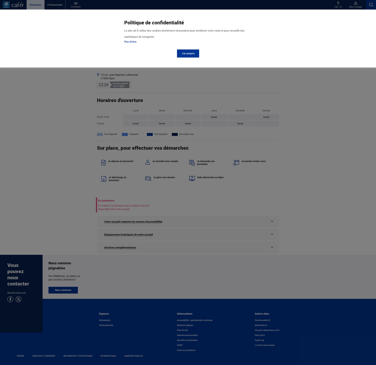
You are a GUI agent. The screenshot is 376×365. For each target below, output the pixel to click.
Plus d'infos (130, 41)
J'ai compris (188, 53)
